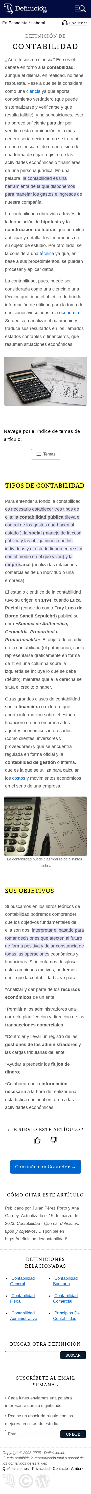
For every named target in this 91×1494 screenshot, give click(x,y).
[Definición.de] (25, 9)
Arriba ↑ (77, 1468)
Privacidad (41, 1468)
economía (69, 312)
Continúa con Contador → (45, 1167)
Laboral (38, 23)
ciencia (33, 91)
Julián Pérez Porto (49, 1208)
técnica (47, 253)
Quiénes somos (16, 1468)
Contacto (60, 1468)
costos (18, 778)
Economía (18, 23)
